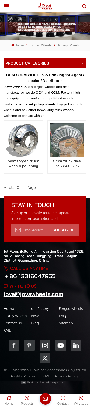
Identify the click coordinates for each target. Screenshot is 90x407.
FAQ (62, 316)
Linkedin (76, 345)
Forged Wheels (40, 45)
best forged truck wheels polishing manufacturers (23, 163)
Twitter (45, 358)
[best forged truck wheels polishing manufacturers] (23, 140)
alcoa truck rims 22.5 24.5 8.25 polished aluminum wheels (66, 163)
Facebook (14, 345)
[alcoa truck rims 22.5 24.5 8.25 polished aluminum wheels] (67, 140)
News (35, 316)
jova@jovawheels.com (33, 293)
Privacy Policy (66, 376)
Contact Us (13, 323)
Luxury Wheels (15, 316)
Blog (35, 323)
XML (7, 330)
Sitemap (66, 323)
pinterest (29, 345)
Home (19, 45)
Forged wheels (71, 309)
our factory (40, 309)
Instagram (45, 345)
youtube (60, 345)
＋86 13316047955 (30, 276)
